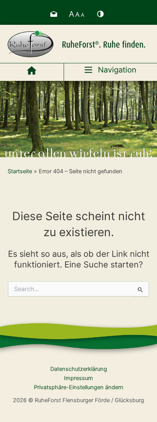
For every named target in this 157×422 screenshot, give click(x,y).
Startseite (20, 171)
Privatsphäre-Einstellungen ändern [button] (78, 387)
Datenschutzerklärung (78, 369)
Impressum (78, 378)
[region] (78, 119)
